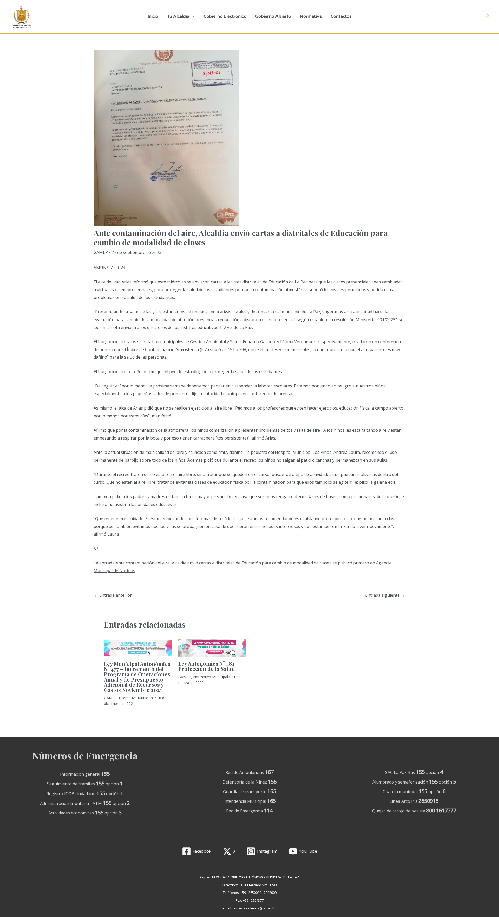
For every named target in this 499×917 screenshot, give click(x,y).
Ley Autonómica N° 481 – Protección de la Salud (208, 666)
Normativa (311, 16)
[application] (191, 17)
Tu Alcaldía (178, 16)
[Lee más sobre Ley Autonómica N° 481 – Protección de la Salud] (212, 648)
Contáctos (341, 16)
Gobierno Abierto (273, 16)
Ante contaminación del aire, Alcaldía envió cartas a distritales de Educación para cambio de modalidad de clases (223, 563)
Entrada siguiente (385, 595)
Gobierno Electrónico (224, 16)
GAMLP (101, 252)
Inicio (153, 16)
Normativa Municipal (136, 697)
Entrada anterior (113, 595)
